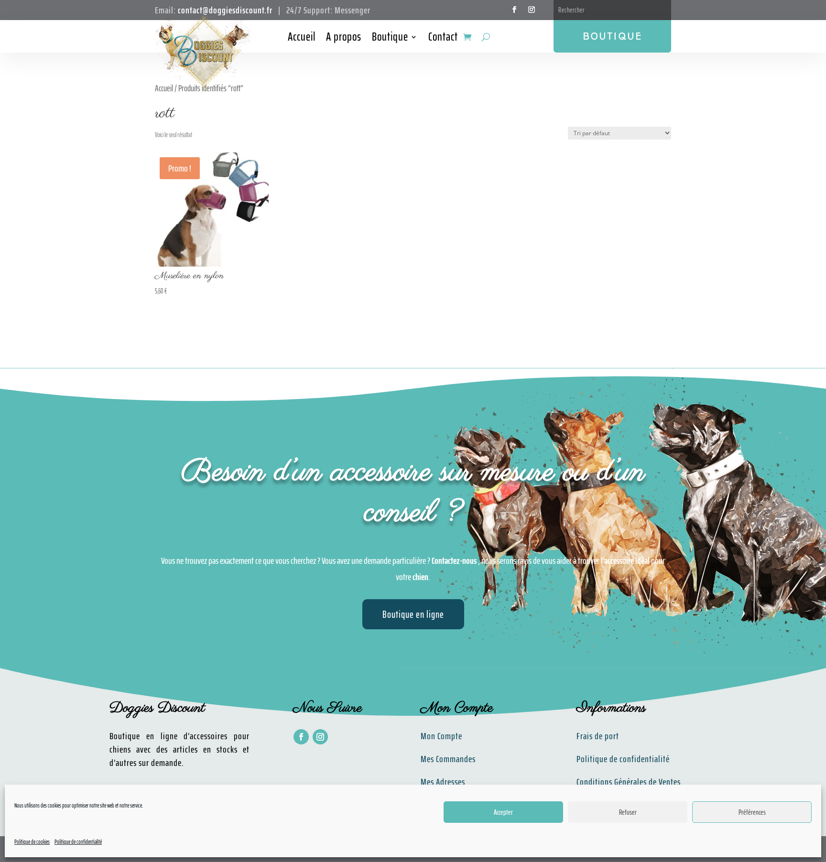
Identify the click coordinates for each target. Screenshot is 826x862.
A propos (343, 38)
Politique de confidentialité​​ (623, 758)
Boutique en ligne (413, 614)
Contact (443, 38)
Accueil (301, 38)
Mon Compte (441, 735)
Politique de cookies (32, 841)
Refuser (628, 812)
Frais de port (597, 735)
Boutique (390, 38)
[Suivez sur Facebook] (514, 9)
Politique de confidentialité (78, 841)
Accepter (503, 812)
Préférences (752, 812)
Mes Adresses (443, 781)
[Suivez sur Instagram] (531, 9)
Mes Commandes (448, 758)
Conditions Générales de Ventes (628, 781)
